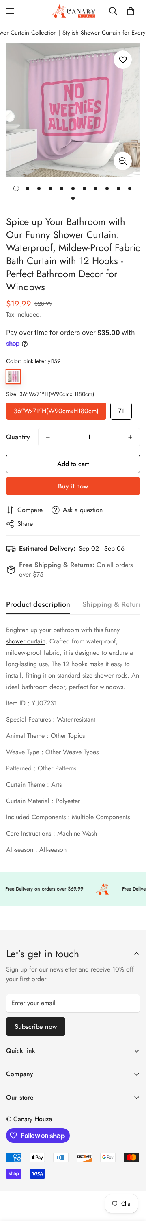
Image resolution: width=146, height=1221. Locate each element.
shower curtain (25, 641)
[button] (130, 11)
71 (121, 409)
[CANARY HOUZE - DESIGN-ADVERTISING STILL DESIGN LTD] (73, 11)
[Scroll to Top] (131, 1178)
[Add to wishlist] (123, 59)
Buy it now (73, 486)
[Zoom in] (123, 161)
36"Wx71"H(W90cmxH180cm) (56, 409)
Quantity (18, 437)
